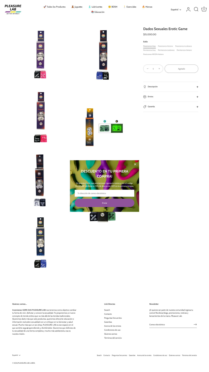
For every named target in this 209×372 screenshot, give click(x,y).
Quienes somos (110, 334)
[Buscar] (196, 9)
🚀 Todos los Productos (54, 6)
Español (174, 9)
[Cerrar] (135, 164)
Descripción (152, 86)
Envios (150, 96)
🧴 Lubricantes (95, 6)
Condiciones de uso (112, 330)
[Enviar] (195, 324)
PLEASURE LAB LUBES (26, 363)
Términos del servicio (113, 338)
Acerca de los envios (112, 326)
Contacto (108, 314)
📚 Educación (97, 11)
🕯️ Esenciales (129, 6)
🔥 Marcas (147, 6)
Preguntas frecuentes (113, 318)
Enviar (104, 203)
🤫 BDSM (112, 6)
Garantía (151, 106)
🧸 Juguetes (76, 6)
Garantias (108, 322)
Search (107, 310)
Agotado (181, 69)
